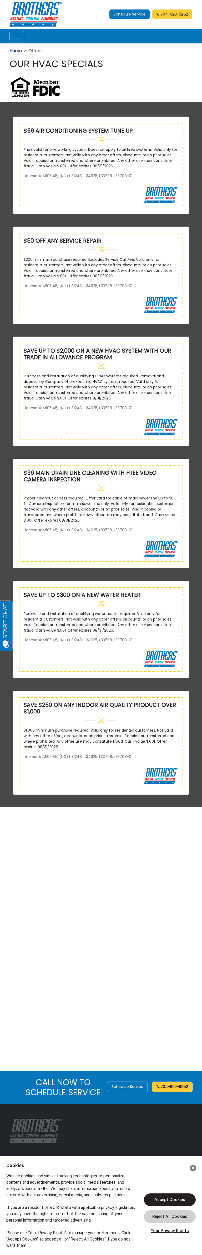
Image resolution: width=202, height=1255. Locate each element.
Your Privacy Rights (170, 1230)
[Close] (193, 1168)
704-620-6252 (173, 14)
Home (15, 51)
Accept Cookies (169, 1199)
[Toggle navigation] (16, 36)
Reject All (170, 1216)
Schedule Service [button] (129, 14)
